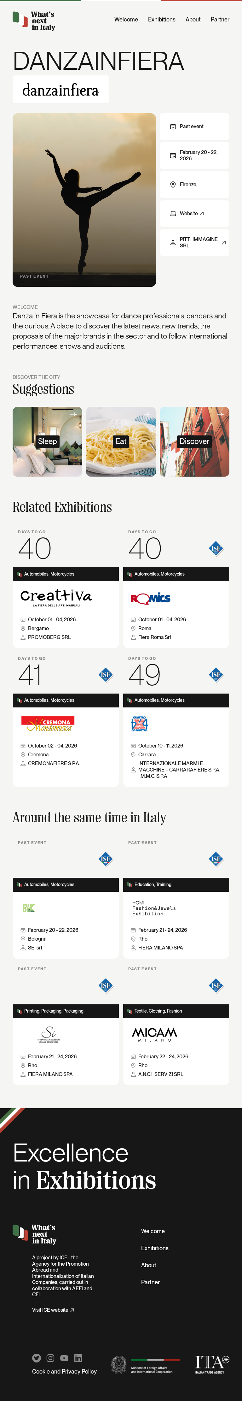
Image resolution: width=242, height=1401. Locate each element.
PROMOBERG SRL (49, 637)
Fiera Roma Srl (154, 637)
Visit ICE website (50, 1310)
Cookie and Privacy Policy (64, 1372)
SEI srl (35, 947)
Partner (220, 20)
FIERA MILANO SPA (160, 947)
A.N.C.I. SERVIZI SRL (160, 1074)
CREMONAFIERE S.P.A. (54, 763)
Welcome (126, 20)
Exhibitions (162, 20)
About (193, 20)
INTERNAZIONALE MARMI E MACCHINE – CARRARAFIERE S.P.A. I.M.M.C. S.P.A (179, 770)
